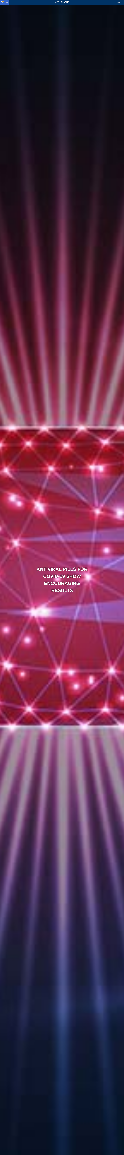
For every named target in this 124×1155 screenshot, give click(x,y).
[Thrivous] (62, 2)
